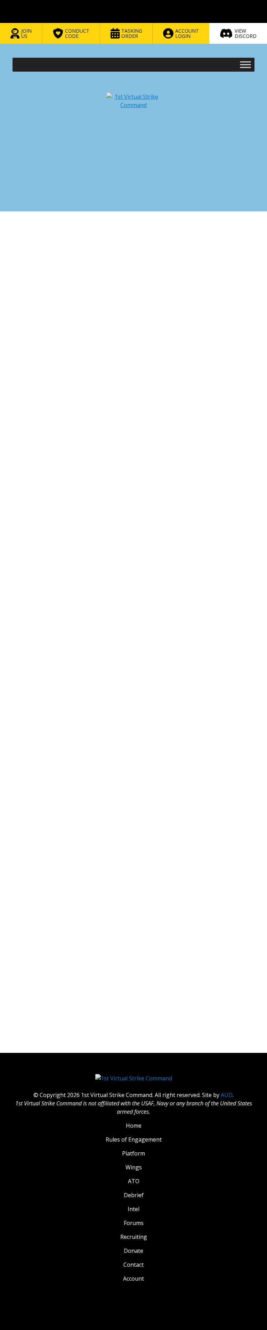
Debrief (134, 1195)
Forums (35, 270)
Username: (34, 1009)
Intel (133, 1209)
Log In (222, 1053)
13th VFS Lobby (185, 270)
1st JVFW (55, 270)
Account (133, 1278)
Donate (133, 1251)
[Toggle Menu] (245, 64)
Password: (33, 1025)
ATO (133, 1181)
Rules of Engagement (134, 1139)
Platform (133, 1153)
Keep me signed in (49, 1039)
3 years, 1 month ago (144, 297)
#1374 (245, 339)
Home (19, 270)
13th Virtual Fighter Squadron (137, 270)
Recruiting (133, 1237)
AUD (227, 1095)
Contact (133, 1264)
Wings (134, 1167)
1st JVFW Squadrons (85, 270)
